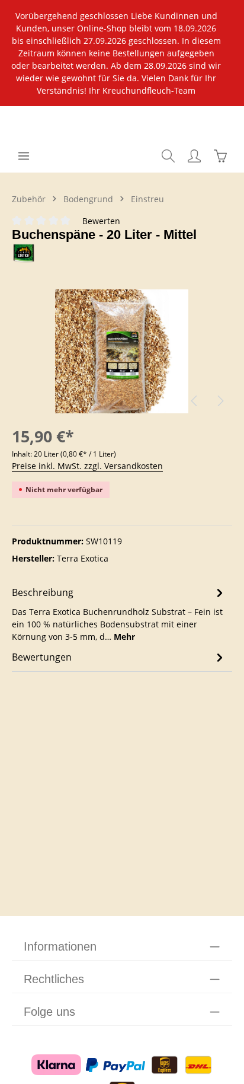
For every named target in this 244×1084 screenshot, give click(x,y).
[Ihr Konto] (194, 156)
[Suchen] (168, 156)
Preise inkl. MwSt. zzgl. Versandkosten (87, 465)
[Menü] (24, 156)
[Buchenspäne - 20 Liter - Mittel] (122, 356)
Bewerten (101, 221)
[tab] (119, 613)
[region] (122, 53)
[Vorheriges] (194, 400)
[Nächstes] (219, 400)
